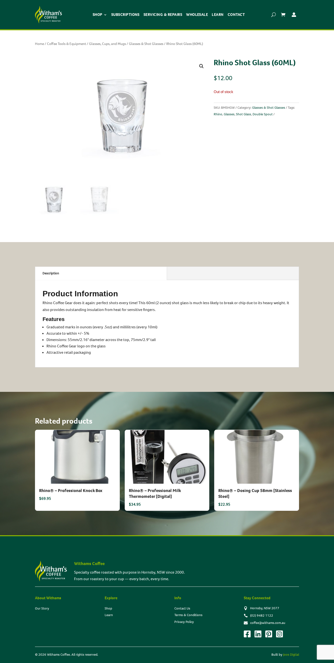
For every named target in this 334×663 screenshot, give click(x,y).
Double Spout (263, 114)
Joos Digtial (291, 654)
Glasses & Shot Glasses (146, 43)
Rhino (218, 114)
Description (51, 273)
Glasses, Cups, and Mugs (107, 43)
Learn (217, 14)
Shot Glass (243, 114)
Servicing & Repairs (163, 14)
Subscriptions (125, 14)
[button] (201, 66)
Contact (236, 14)
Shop (97, 14)
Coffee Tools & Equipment (66, 43)
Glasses (229, 114)
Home (39, 43)
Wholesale (197, 14)
